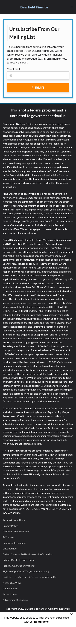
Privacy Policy (10, 525)
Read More (41, 621)
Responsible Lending (14, 542)
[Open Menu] (72, 7)
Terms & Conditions (14, 520)
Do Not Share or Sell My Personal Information (27, 554)
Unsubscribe (10, 548)
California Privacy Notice (16, 531)
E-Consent (9, 537)
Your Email (13, 69)
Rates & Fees (10, 594)
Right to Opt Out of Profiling (18, 565)
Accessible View (12, 582)
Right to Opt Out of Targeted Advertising (26, 571)
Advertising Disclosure (15, 599)
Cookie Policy (10, 588)
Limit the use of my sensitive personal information (30, 576)
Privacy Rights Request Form (18, 559)
